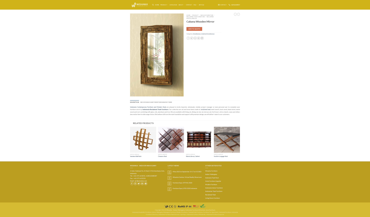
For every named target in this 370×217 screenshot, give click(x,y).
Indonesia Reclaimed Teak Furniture (155, 109)
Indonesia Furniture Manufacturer (169, 214)
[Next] (239, 144)
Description (134, 102)
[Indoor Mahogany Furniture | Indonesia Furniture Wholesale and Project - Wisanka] (139, 5)
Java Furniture (210, 210)
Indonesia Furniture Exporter (215, 214)
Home (157, 5)
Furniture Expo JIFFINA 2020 (182, 183)
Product (163, 5)
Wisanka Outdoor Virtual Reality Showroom (187, 177)
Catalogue (173, 5)
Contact (189, 5)
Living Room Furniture (212, 198)
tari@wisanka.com (141, 181)
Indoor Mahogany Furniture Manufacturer (156, 102)
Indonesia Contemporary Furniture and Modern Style (148, 107)
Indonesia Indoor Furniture (214, 188)
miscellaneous (197, 34)
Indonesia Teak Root (212, 178)
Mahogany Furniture (169, 212)
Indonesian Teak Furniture (213, 191)
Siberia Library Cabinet (193, 156)
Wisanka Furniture (211, 171)
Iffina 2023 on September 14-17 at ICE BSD (187, 171)
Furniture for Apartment (210, 212)
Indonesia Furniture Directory (195, 210)
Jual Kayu (183, 214)
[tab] (134, 102)
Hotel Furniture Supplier (213, 181)
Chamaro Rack (162, 156)
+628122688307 (151, 176)
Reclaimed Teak (210, 195)
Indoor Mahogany (211, 174)
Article (201, 5)
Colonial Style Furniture (195, 212)
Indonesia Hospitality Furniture (141, 212)
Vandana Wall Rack (135, 156)
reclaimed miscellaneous (207, 34)
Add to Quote (194, 29)
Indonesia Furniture (225, 212)
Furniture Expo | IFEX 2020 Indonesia (185, 188)
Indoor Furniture (206, 15)
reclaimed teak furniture (195, 17)
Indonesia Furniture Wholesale (196, 214)
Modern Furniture (211, 184)
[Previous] (130, 144)
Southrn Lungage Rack (221, 156)
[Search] (153, 5)
